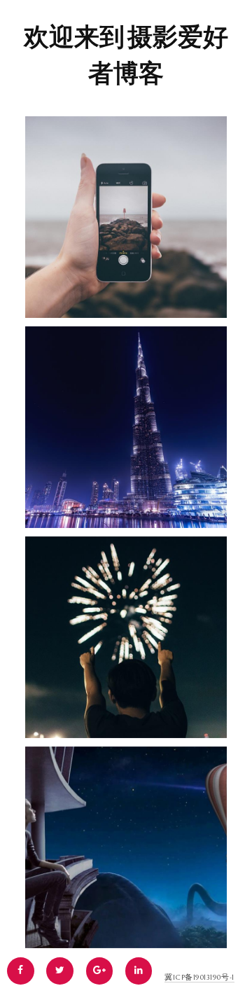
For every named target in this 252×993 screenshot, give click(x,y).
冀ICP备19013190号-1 (199, 977)
